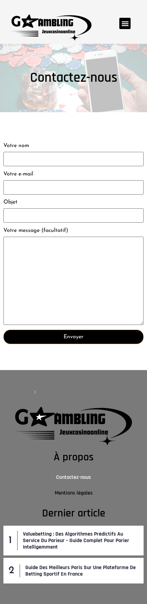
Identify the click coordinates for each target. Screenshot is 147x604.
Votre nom (16, 145)
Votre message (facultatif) (35, 230)
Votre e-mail (18, 174)
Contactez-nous (73, 477)
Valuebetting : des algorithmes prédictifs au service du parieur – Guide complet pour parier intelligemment (76, 540)
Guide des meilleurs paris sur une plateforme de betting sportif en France (80, 571)
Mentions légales (74, 493)
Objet (10, 202)
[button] (125, 23)
